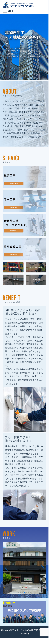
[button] (22, 78)
